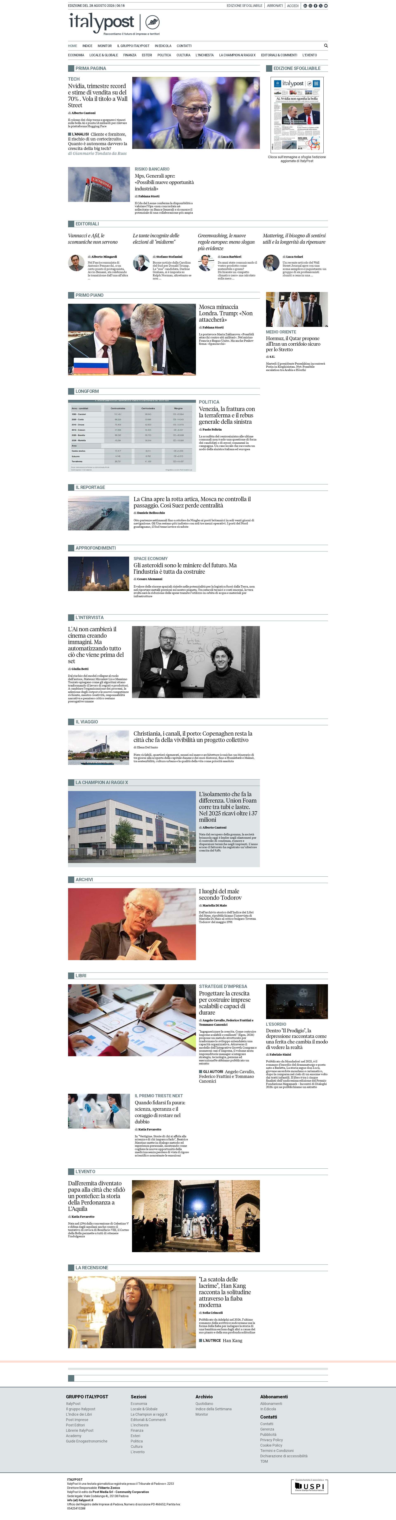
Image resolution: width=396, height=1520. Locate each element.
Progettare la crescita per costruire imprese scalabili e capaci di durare (225, 1003)
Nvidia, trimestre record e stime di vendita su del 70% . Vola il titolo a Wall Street (97, 95)
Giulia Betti (80, 669)
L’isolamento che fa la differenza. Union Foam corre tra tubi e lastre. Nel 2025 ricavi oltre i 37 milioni (228, 807)
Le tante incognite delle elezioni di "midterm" (156, 239)
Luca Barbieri (231, 257)
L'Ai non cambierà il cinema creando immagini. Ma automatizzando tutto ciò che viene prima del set (96, 645)
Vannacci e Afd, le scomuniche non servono (93, 239)
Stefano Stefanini (169, 257)
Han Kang (232, 1340)
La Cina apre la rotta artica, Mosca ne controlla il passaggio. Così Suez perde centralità (192, 502)
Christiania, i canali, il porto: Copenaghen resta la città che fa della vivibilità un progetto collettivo (193, 736)
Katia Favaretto (149, 1129)
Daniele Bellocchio (151, 513)
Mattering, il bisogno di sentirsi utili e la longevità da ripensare (294, 239)
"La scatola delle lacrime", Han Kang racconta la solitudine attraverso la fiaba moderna (225, 1292)
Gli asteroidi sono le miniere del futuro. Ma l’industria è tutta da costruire (185, 568)
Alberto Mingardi (104, 257)
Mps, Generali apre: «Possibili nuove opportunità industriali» (164, 182)
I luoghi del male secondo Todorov (220, 894)
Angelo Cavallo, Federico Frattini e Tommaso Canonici (227, 1076)
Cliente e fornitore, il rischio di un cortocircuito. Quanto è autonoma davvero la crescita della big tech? (97, 141)
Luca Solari (294, 257)
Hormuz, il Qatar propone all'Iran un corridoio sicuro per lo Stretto (293, 343)
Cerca (326, 46)
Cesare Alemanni (149, 579)
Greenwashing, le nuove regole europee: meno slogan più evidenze (226, 242)
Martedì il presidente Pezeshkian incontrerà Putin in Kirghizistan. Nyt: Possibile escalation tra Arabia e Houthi (295, 367)
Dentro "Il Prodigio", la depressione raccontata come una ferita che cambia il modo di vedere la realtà (297, 1039)
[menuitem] (74, 46)
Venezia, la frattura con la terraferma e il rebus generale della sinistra (227, 415)
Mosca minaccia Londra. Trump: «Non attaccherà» (226, 313)
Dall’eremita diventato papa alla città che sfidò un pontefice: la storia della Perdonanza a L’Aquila (96, 1196)
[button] (294, 6)
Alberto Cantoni (83, 113)
